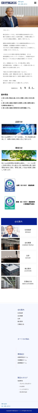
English (22, 1)
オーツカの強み (23, 339)
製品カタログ (23, 377)
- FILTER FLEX (22, 392)
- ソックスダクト (23, 389)
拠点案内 (20, 321)
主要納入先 (21, 324)
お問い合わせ (23, 4)
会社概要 (20, 316)
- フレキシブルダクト (24, 383)
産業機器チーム (22, 363)
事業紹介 (21, 354)
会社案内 (21, 310)
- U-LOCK (21, 386)
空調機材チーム (22, 360)
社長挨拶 (20, 313)
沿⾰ (19, 318)
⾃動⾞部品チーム (23, 357)
